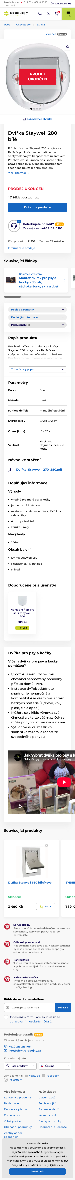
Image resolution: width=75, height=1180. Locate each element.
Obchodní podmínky (18, 1126)
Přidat (23, 628)
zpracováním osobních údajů (30, 1021)
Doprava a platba (15, 1109)
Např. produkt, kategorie (29, 44)
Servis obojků (47, 1103)
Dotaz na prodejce (37, 207)
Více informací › (18, 172)
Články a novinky (50, 1121)
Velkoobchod (47, 1115)
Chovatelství (23, 24)
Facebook (52, 1075)
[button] (40, 14)
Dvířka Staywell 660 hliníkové (30, 882)
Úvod (7, 24)
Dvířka (41, 24)
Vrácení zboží (47, 1097)
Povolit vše (37, 1171)
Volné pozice (12, 1121)
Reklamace (11, 1103)
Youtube (34, 1075)
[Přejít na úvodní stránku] (16, 13)
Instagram (15, 1079)
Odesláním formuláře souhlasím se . (35, 1019)
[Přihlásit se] (48, 14)
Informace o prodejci (22, 248)
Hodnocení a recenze (53, 1126)
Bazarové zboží (49, 1109)
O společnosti (13, 1115)
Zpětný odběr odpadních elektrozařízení (14, 1136)
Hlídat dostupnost (26, 197)
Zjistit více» (56, 1165)
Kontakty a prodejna (17, 1097)
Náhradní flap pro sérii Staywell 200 (22, 613)
